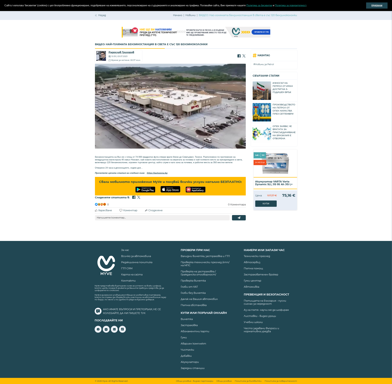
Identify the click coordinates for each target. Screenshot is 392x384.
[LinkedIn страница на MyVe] (114, 331)
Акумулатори (190, 362)
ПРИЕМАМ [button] (376, 5)
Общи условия (224, 381)
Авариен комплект (193, 343)
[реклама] (196, 32)
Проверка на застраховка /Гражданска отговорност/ (198, 273)
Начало (177, 15)
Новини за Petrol (264, 64)
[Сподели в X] (244, 56)
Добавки (186, 355)
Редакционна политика (136, 262)
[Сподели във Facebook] (239, 56)
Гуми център (252, 280)
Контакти (128, 280)
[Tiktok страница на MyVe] (122, 331)
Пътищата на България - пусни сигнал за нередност (265, 302)
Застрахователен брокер (261, 274)
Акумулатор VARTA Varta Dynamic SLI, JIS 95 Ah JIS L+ (274, 183)
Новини (190, 15)
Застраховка (189, 325)
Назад (102, 15)
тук (143, 313)
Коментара (237, 204)
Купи (266, 203)
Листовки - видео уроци (260, 316)
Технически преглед (257, 256)
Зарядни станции (193, 368)
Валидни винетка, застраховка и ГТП (205, 256)
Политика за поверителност (290, 5)
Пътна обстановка (194, 305)
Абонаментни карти (195, 331)
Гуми (184, 337)
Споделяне (155, 210)
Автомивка (251, 286)
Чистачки (187, 349)
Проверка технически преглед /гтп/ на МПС (205, 264)
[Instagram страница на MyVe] (106, 331)
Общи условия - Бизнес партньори (194, 381)
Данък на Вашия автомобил (199, 299)
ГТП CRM (126, 268)
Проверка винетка (193, 280)
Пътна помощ (253, 268)
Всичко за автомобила (136, 256)
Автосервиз (252, 262)
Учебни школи (253, 322)
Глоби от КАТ (189, 286)
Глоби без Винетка (193, 292)
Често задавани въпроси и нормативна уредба (261, 330)
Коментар (130, 210)
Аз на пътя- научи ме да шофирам (266, 309)
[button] (307, 5)
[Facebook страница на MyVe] (98, 331)
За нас (125, 250)
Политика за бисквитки (259, 5)
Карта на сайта (132, 274)
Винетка (187, 319)
